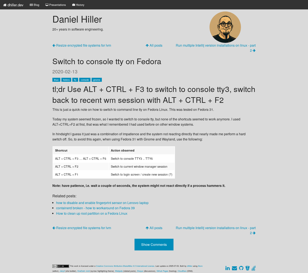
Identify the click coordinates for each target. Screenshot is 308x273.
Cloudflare (182, 270)
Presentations (57, 5)
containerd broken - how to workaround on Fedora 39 (95, 207)
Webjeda (119, 270)
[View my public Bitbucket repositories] (247, 268)
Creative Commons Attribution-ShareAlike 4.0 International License (125, 265)
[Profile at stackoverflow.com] (253, 268)
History (79, 5)
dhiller (189, 265)
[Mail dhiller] (234, 268)
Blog (36, 5)
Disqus (140, 270)
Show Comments (154, 244)
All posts (155, 45)
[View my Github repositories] (241, 268)
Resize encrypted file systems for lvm (83, 45)
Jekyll (62, 270)
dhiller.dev (14, 4)
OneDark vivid (83, 270)
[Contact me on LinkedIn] (227, 268)
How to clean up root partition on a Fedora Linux (91, 213)
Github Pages (162, 270)
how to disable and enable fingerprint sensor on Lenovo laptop (102, 202)
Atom (200, 265)
